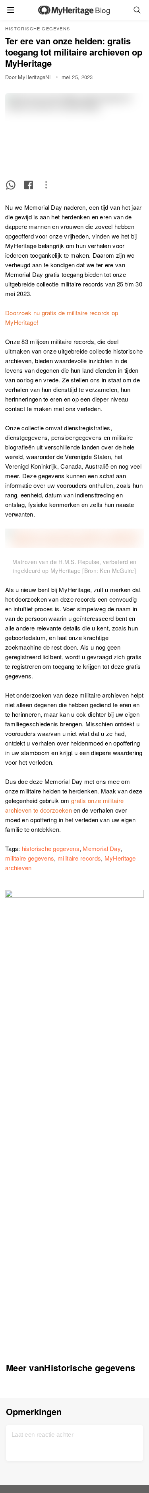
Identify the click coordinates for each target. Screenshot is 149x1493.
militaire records (79, 858)
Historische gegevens (37, 28)
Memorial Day (101, 848)
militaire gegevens (29, 858)
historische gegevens (50, 848)
